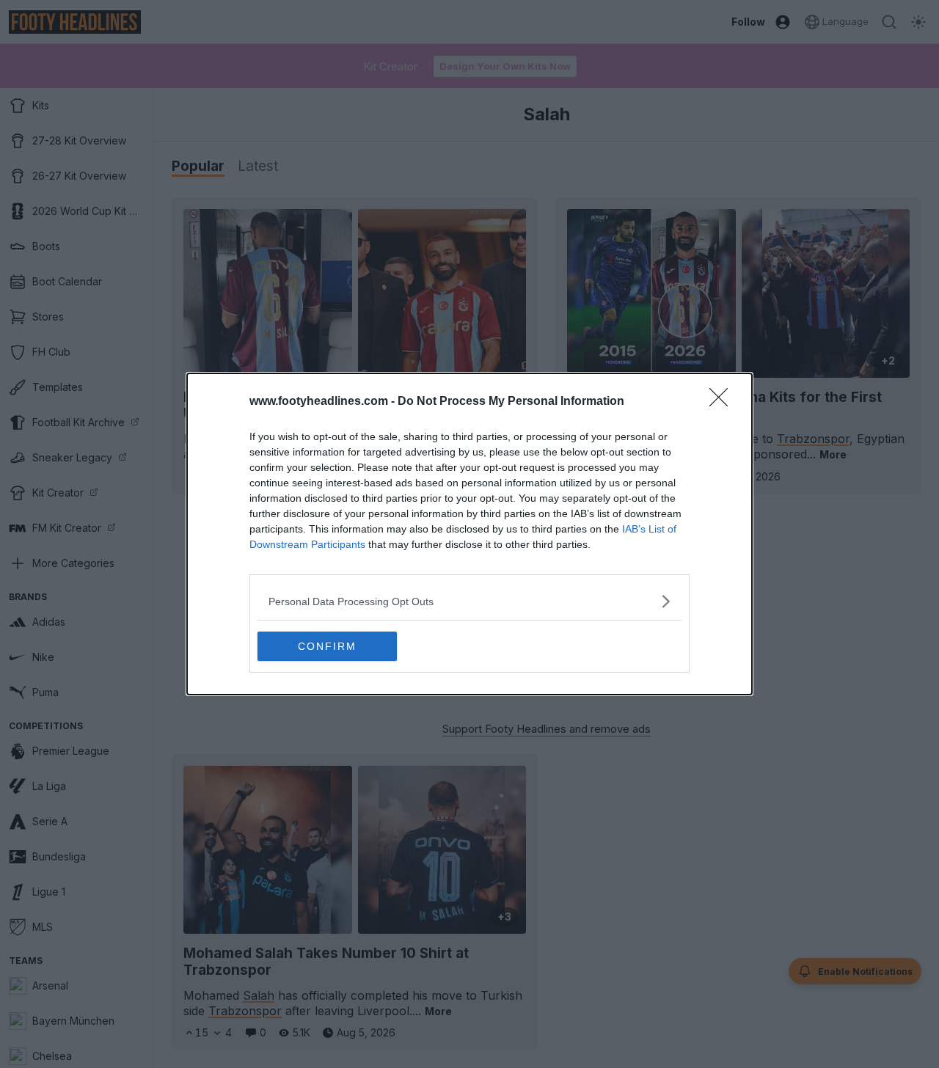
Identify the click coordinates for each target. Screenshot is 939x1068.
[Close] (723, 402)
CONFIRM (327, 646)
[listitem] (469, 601)
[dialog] (469, 534)
